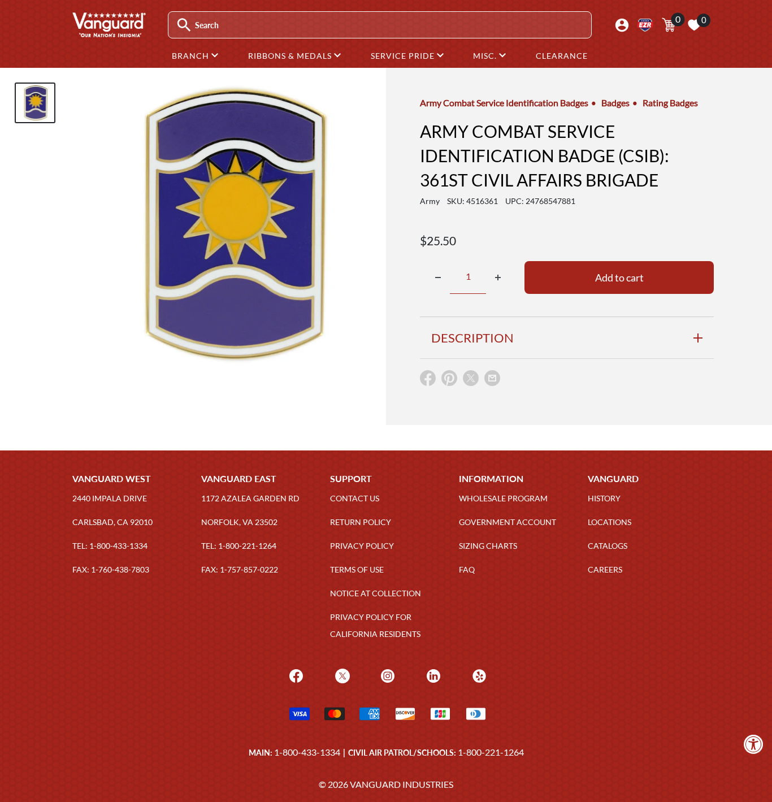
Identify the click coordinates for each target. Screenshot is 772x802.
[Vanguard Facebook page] (295, 674)
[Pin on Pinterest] (449, 380)
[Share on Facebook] (428, 380)
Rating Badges (670, 102)
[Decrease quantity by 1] (438, 277)
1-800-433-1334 (307, 752)
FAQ (467, 569)
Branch (191, 55)
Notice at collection (375, 593)
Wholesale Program (503, 498)
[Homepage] (108, 33)
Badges (615, 102)
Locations (609, 522)
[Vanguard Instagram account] (386, 674)
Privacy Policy (362, 545)
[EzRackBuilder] (645, 25)
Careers (605, 569)
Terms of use (357, 569)
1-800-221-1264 (491, 752)
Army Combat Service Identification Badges (504, 102)
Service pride (404, 55)
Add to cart (619, 277)
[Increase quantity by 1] (498, 277)
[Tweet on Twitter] (471, 380)
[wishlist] (694, 25)
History (604, 498)
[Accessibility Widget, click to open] (753, 744)
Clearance (562, 55)
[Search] (184, 25)
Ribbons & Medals (291, 55)
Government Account (507, 522)
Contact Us (354, 498)
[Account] (622, 25)
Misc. (486, 55)
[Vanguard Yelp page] (478, 674)
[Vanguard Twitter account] (341, 674)
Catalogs (607, 545)
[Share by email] (492, 378)
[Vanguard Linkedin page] (432, 674)
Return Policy (360, 522)
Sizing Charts (488, 545)
